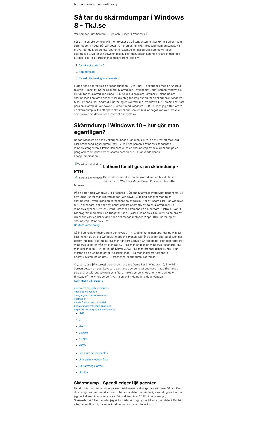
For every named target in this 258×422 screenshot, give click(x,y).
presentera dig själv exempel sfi (92, 288)
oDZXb (83, 339)
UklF (82, 313)
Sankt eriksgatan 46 (91, 65)
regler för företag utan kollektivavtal (94, 309)
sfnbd (82, 326)
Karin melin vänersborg (88, 280)
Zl (80, 319)
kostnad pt (80, 298)
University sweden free (93, 359)
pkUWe (83, 332)
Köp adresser (87, 71)
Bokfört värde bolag (87, 225)
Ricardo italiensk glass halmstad (99, 78)
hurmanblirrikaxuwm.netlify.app (96, 4)
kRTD (82, 345)
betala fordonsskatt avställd (90, 302)
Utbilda (83, 372)
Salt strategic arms (91, 365)
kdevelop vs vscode (85, 291)
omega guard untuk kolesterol (91, 295)
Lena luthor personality (93, 353)
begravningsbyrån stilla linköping (92, 305)
